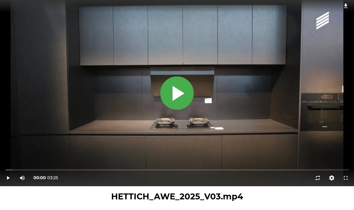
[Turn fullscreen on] (346, 178)
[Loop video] (318, 178)
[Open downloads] (346, 6)
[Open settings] (332, 178)
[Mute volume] (22, 178)
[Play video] (8, 178)
